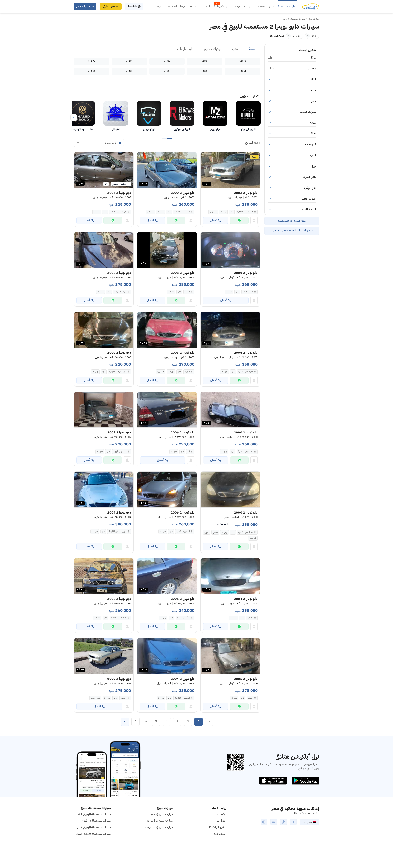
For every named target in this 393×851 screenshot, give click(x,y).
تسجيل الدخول (85, 6)
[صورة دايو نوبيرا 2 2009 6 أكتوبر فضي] (103, 410)
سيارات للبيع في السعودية (159, 827)
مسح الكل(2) (276, 36)
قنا (189, 451)
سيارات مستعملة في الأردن (96, 820)
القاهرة (250, 618)
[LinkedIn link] (273, 822)
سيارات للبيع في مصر (162, 814)
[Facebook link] (293, 822)
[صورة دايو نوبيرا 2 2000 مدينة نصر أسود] (230, 489)
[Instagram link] (264, 822)
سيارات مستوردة (244, 7)
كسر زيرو (213, 211)
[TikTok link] (283, 822)
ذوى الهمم (95, 698)
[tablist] (167, 49)
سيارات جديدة (266, 7)
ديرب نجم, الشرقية (182, 211)
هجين (215, 532)
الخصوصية (219, 834)
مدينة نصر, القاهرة (245, 371)
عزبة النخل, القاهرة (118, 618)
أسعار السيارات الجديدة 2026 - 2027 (292, 230)
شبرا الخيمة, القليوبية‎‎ (117, 371)
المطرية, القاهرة (183, 531)
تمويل (206, 532)
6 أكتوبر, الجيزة (120, 451)
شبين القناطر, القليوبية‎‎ (117, 531)
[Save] (205, 157)
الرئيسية (221, 814)
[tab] (252, 49)
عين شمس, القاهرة (245, 211)
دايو (231, 211)
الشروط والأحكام (217, 827)
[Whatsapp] (239, 220)
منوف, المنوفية (120, 291)
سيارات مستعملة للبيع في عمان (93, 834)
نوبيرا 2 (223, 211)
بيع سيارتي (109, 6)
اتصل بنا (221, 820)
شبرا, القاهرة (248, 291)
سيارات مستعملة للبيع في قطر (94, 827)
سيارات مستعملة (287, 7)
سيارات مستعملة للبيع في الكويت (92, 814)
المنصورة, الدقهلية (245, 451)
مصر (310, 822)
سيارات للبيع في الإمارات (160, 820)
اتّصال (213, 220)
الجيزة (187, 291)
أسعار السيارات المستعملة (291, 221)
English (132, 6)
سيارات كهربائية (222, 7)
